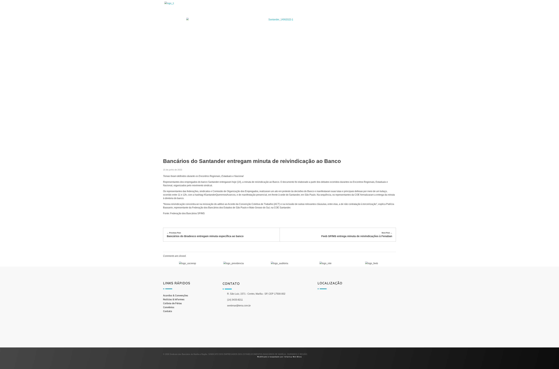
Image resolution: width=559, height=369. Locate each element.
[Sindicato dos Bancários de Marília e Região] (191, 9)
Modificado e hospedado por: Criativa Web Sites (279, 357)
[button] (167, 263)
